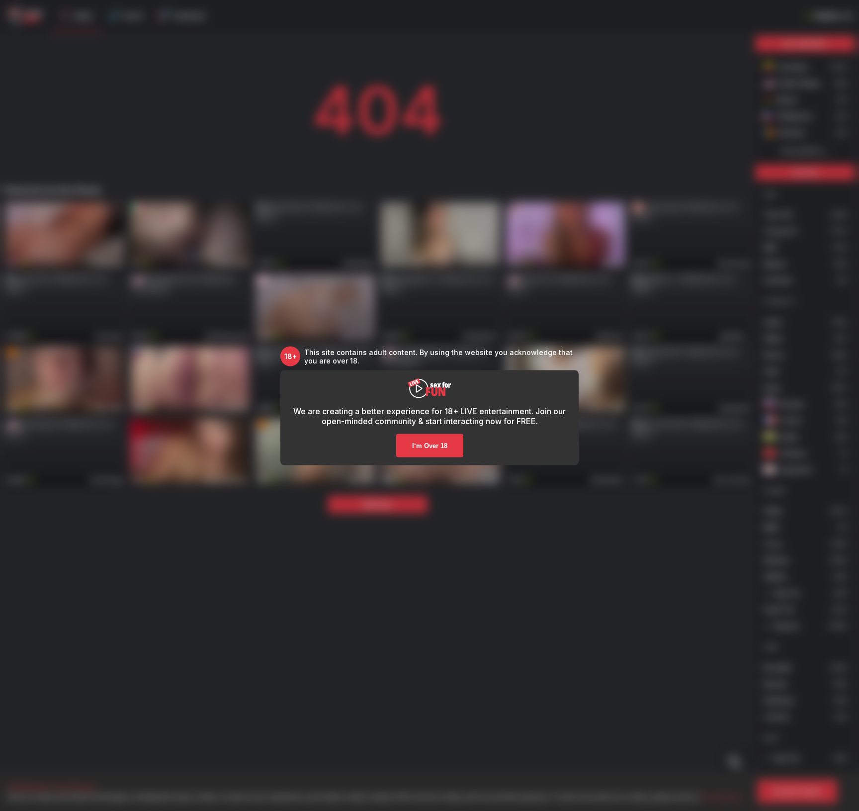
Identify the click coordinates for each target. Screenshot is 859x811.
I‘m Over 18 (429, 445)
